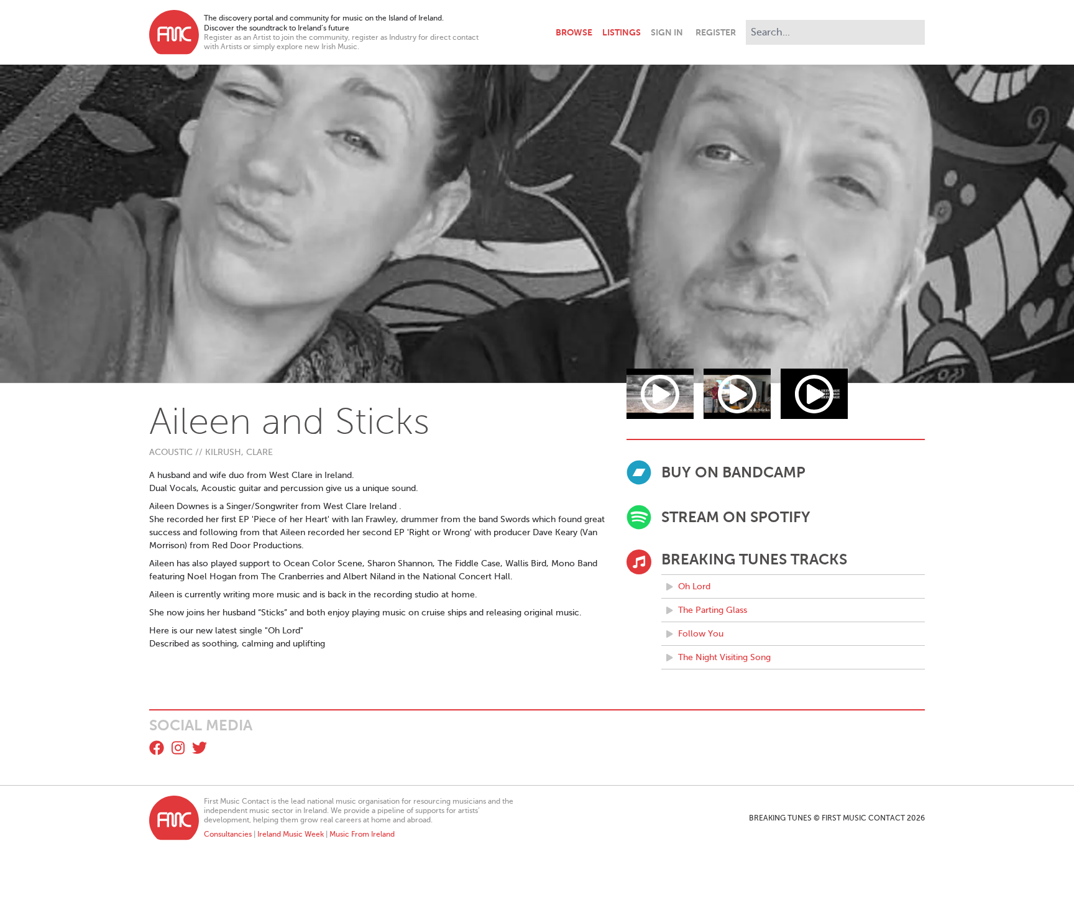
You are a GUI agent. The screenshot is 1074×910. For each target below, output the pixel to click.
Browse (574, 32)
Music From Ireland (362, 834)
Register (715, 32)
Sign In (667, 32)
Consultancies (228, 834)
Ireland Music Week (290, 834)
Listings (621, 32)
